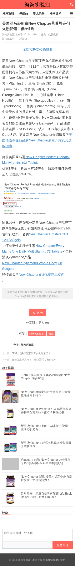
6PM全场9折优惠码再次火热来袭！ (31, 353)
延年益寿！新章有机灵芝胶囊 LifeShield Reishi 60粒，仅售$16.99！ (46, 495)
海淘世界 (55, 13)
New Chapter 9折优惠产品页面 (41, 274)
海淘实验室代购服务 (37, 49)
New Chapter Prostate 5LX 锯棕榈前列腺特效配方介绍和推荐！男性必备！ (46, 410)
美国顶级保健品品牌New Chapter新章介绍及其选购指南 (37, 140)
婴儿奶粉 (39, 13)
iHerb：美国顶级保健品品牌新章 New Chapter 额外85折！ (45, 376)
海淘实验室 (38, 4)
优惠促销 (53, 34)
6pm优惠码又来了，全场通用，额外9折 (34, 359)
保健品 (23, 13)
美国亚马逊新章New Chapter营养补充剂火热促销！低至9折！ (36, 26)
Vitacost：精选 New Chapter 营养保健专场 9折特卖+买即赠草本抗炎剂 (46, 461)
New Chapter (36, 333)
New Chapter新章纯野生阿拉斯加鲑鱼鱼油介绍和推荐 (45, 393)
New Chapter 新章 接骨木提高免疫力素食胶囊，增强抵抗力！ (46, 478)
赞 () (39, 312)
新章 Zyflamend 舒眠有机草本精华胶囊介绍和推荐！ (46, 444)
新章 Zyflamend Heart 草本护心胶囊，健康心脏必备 (46, 427)
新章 (51, 333)
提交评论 (62, 545)
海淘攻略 (8, 13)
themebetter (52, 559)
